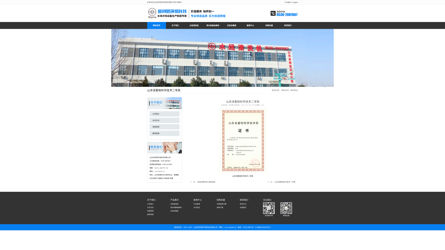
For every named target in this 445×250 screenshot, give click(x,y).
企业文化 (156, 120)
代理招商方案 (221, 204)
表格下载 (220, 207)
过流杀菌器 (174, 211)
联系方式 (243, 204)
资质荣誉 (156, 127)
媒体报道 (156, 133)
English (295, 2)
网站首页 (285, 90)
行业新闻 (197, 204)
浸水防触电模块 (176, 207)
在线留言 (243, 207)
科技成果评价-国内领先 (206, 182)
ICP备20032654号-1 (263, 227)
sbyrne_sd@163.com (161, 168)
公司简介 (156, 114)
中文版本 (288, 2)
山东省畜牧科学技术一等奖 (285, 182)
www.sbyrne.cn (159, 171)
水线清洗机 (174, 204)
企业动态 (197, 207)
